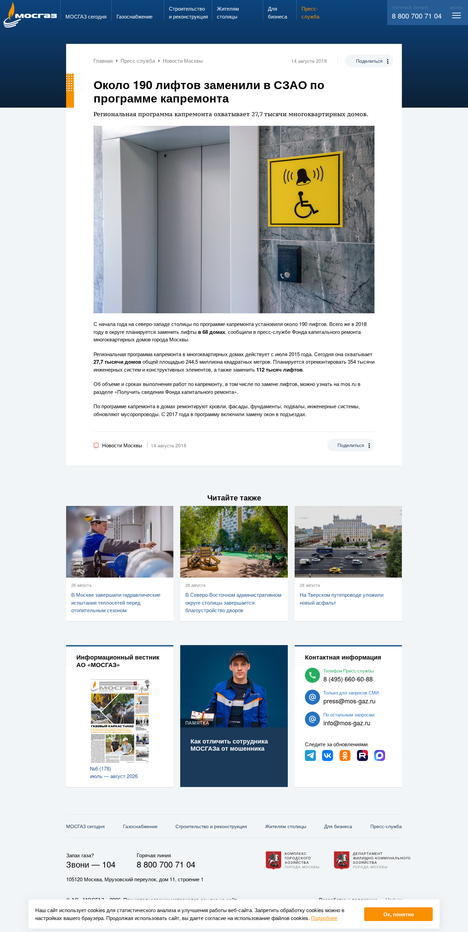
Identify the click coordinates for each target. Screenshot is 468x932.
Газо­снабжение (140, 826)
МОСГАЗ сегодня (85, 826)
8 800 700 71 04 (417, 16)
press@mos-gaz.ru (349, 700)
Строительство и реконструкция (211, 826)
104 (108, 864)
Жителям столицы (285, 826)
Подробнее (324, 917)
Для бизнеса (338, 826)
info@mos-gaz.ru (346, 722)
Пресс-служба (386, 826)
